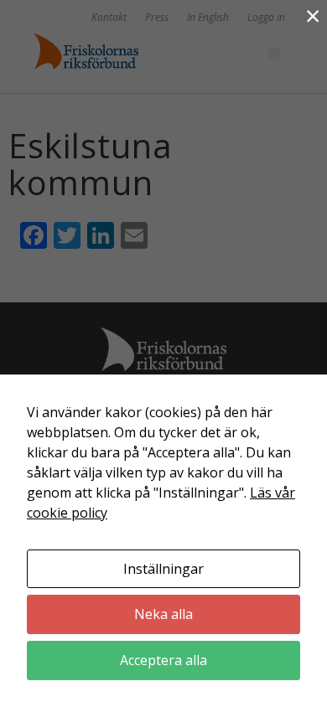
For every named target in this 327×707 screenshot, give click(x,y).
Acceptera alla (163, 660)
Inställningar (163, 569)
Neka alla (163, 614)
